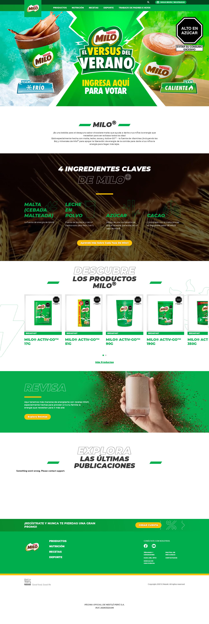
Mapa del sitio (150, 558)
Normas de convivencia (149, 562)
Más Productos (104, 362)
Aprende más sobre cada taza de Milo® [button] (104, 243)
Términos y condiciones (149, 554)
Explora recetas (37, 417)
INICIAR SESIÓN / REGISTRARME (172, 2)
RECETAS (93, 8)
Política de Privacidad (170, 554)
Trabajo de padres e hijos (134, 8)
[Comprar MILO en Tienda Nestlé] (104, 58)
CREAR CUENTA (148, 525)
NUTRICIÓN (78, 8)
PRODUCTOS (60, 8)
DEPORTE (109, 8)
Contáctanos (171, 558)
